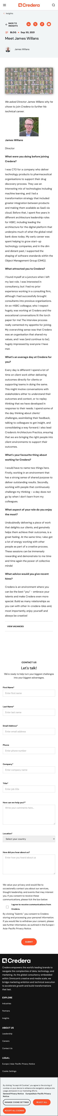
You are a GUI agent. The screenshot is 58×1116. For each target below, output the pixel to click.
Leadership (7, 1033)
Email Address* (10, 726)
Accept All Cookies (14, 1110)
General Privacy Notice (13, 1093)
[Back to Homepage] (29, 5)
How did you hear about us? (16, 852)
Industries (6, 1003)
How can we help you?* (14, 802)
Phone (6, 745)
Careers (5, 1041)
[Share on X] (35, 24)
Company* (8, 764)
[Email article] (49, 24)
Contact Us (7, 1048)
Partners (6, 1011)
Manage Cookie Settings (17, 1102)
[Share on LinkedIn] (28, 24)
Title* (5, 783)
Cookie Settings (9, 1071)
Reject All (41, 1102)
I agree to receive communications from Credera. (31, 906)
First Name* (8, 687)
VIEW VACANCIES (15, 626)
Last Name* (8, 706)
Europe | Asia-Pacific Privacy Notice (18, 1064)
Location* (7, 833)
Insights (5, 1018)
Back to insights (13, 24)
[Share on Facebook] (42, 24)
